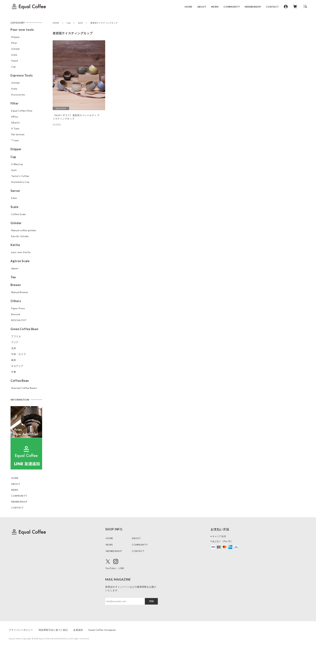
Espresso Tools (22, 75)
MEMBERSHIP (253, 6)
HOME (188, 6)
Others (16, 301)
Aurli (80, 23)
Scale (14, 54)
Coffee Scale (18, 214)
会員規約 (78, 629)
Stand (14, 60)
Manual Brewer (19, 292)
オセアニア (17, 365)
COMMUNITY (232, 6)
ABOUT (201, 6)
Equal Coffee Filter (22, 110)
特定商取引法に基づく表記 (53, 629)
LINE (121, 568)
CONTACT (272, 6)
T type (15, 140)
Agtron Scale (20, 261)
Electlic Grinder (20, 236)
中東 (13, 371)
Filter (14, 42)
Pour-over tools (22, 29)
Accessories (18, 94)
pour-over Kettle (21, 252)
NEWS (215, 6)
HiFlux (14, 116)
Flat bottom (18, 134)
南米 (13, 360)
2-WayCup (17, 164)
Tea (13, 277)
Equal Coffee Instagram (102, 629)
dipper (15, 268)
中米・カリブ (18, 354)
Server (15, 191)
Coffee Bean (20, 380)
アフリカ (16, 336)
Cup (68, 23)
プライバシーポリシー (21, 629)
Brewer (16, 285)
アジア (14, 342)
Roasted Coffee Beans (24, 388)
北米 (13, 348)
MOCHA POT (19, 320)
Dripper (15, 37)
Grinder (15, 48)
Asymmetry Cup (20, 182)
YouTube (110, 568)
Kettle (15, 245)
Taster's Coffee (20, 176)
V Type (15, 128)
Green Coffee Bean (24, 329)
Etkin (14, 198)
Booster (15, 314)
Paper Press (18, 308)
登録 (151, 601)
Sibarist (15, 122)
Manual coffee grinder (23, 230)
